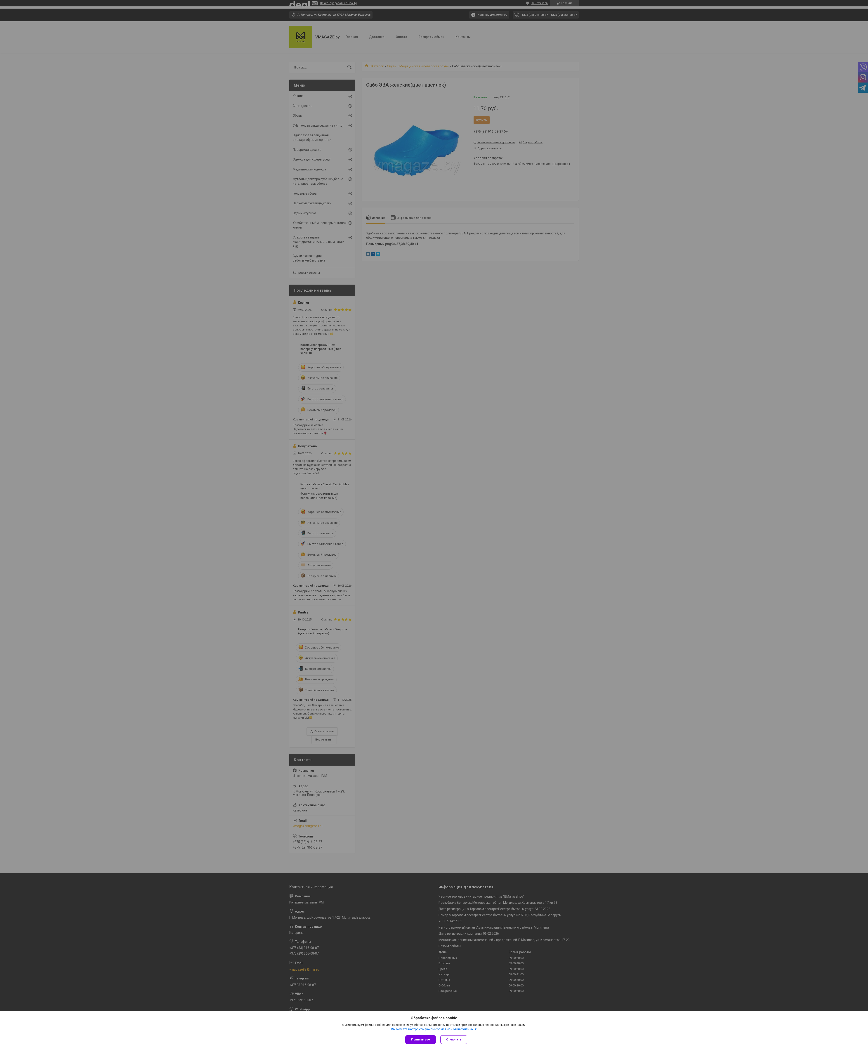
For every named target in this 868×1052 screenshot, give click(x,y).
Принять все (420, 1039)
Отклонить (453, 1039)
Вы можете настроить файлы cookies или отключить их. (432, 1029)
